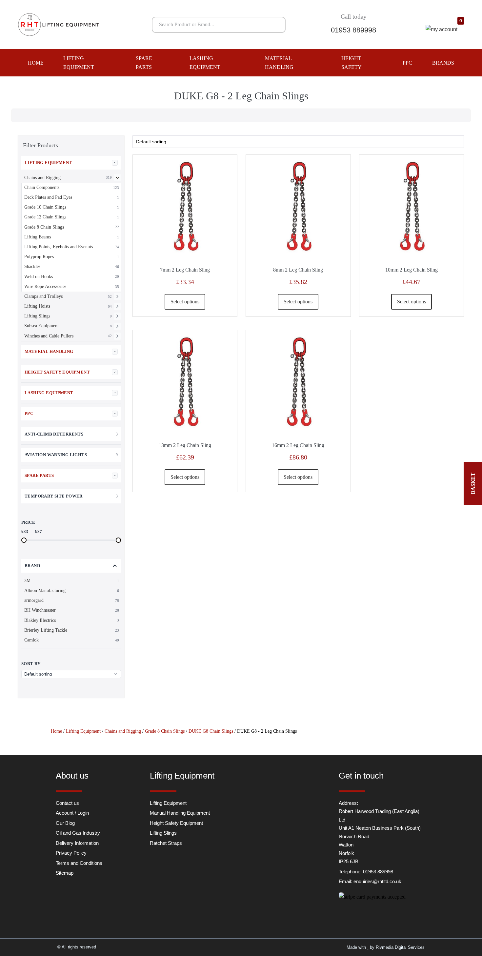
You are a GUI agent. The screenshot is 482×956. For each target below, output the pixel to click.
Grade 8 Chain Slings (165, 731)
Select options (185, 301)
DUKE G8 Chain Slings (211, 731)
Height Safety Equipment (57, 372)
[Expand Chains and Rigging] (117, 177)
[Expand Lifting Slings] (117, 316)
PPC (407, 63)
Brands (443, 63)
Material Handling (279, 62)
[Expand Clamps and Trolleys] (117, 296)
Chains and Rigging (123, 731)
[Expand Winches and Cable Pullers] (117, 336)
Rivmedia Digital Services (400, 947)
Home (36, 63)
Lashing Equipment (205, 62)
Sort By (31, 663)
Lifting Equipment (78, 62)
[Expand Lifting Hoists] (117, 306)
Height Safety (351, 62)
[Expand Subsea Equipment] (117, 326)
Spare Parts (144, 62)
